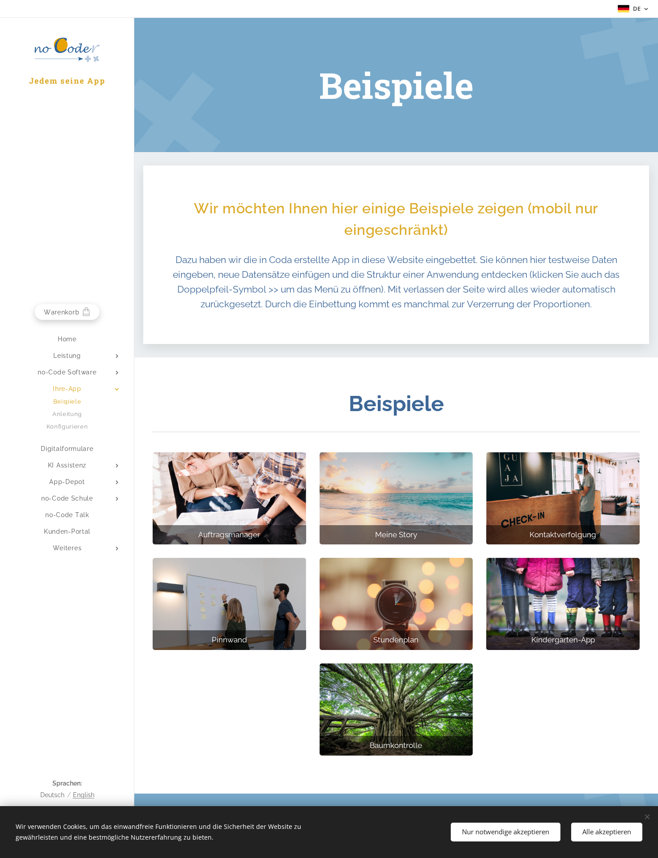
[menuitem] (67, 339)
